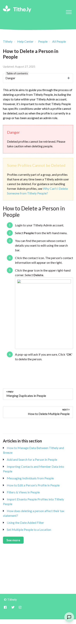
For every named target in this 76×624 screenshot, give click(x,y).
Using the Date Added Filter (25, 522)
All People (59, 41)
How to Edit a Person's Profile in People (33, 485)
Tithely (7, 41)
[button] (68, 12)
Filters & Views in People (23, 492)
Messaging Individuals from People (30, 478)
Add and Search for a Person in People (32, 459)
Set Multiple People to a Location (29, 529)
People (43, 41)
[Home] (17, 9)
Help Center (25, 41)
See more (13, 540)
